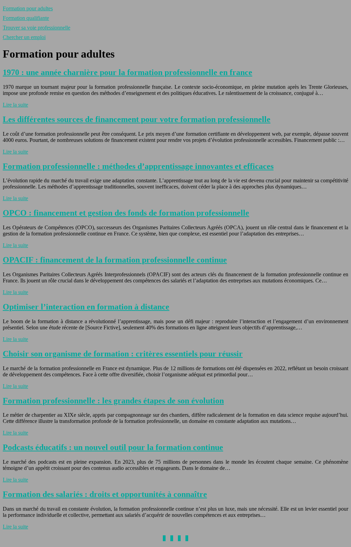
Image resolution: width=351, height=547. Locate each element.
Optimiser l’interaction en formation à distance (86, 306)
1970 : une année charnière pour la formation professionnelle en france (127, 72)
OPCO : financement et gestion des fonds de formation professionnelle (126, 212)
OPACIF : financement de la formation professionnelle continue (115, 259)
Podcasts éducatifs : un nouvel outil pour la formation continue (113, 447)
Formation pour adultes (28, 8)
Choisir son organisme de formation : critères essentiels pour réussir (123, 353)
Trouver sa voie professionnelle (36, 28)
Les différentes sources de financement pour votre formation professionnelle (136, 119)
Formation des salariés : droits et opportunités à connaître (105, 494)
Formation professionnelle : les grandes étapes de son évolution (113, 400)
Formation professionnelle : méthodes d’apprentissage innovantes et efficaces (138, 166)
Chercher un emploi (24, 37)
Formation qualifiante (26, 18)
